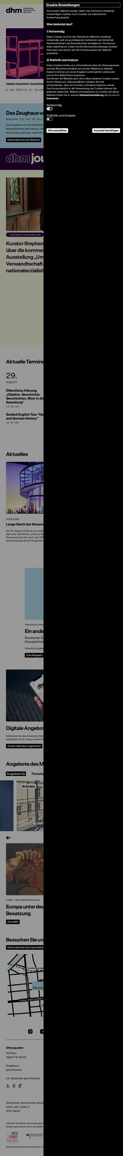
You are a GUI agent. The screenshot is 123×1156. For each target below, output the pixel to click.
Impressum (52, 98)
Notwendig (54, 105)
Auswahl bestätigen (106, 130)
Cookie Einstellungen (63, 5)
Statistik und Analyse (60, 115)
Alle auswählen (57, 130)
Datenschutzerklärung (92, 95)
